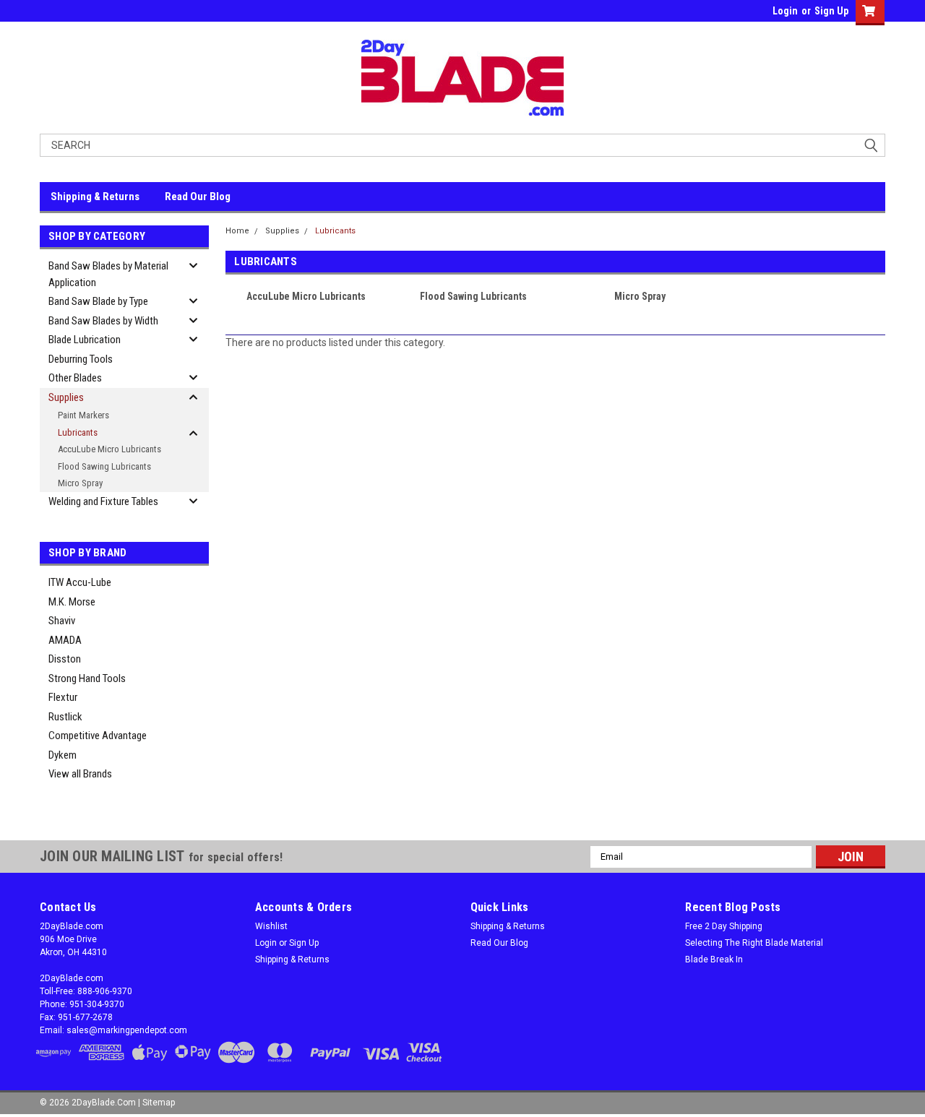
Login (785, 11)
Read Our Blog (198, 196)
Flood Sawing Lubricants (104, 466)
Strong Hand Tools (87, 678)
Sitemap (158, 1102)
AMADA (65, 640)
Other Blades (75, 377)
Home (237, 231)
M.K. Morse (71, 601)
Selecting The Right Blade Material (754, 943)
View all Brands (80, 773)
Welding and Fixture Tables (103, 501)
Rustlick (65, 716)
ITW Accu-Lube (79, 582)
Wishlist (271, 926)
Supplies (66, 397)
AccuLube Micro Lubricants (109, 449)
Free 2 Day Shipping (723, 926)
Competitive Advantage (97, 735)
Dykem (62, 755)
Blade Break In (714, 959)
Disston (64, 658)
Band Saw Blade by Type (98, 301)
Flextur (62, 697)
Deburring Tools (80, 359)
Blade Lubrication (84, 339)
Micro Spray (80, 483)
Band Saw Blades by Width (103, 320)
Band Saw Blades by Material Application (108, 274)
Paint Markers (83, 415)
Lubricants (78, 432)
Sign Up (831, 11)
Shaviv (61, 620)
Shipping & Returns (95, 196)
